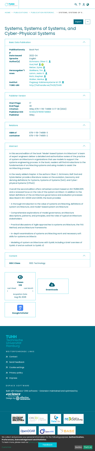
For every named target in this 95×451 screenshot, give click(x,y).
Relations (13, 125)
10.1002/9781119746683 (40, 111)
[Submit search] (75, 4)
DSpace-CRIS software (26, 390)
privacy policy (35, 442)
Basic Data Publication (20, 42)
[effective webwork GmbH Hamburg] (23, 398)
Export (78, 21)
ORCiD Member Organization (38, 419)
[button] (87, 4)
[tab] (47, 42)
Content (13, 255)
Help (79, 4)
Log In (83, 4)
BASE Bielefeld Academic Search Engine (66, 431)
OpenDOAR (28, 431)
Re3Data (73, 419)
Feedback (47, 444)
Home (8, 12)
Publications (21, 12)
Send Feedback (16, 362)
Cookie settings (16, 367)
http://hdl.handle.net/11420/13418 (45, 85)
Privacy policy (16, 372)
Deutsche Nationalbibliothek (18, 419)
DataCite (55, 419)
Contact (13, 356)
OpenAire (47, 431)
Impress (13, 378)
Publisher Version (17, 95)
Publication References (43, 12)
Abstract (13, 146)
